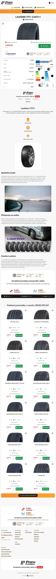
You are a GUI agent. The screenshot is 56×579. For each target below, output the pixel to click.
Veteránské (36, 538)
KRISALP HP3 (14, 352)
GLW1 (41, 475)
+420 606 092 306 (7, 532)
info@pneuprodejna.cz (8, 535)
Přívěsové (36, 541)
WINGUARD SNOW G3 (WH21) (15, 414)
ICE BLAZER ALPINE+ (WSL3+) (41, 383)
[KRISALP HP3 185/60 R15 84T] (14, 345)
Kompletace (17, 544)
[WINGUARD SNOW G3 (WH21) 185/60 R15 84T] (14, 407)
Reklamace (17, 536)
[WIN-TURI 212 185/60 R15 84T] (14, 315)
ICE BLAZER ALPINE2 (14, 475)
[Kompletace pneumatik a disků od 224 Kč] (28, 97)
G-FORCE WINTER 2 (41, 321)
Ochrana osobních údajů (6, 551)
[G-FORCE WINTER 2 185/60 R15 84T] (41, 315)
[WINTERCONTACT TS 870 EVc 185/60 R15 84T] (14, 376)
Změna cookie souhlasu (6, 556)
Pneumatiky (17, 7)
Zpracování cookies (5, 553)
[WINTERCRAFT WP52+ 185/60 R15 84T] (14, 438)
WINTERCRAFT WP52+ (14, 444)
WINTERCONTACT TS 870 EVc (14, 383)
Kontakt (2, 537)
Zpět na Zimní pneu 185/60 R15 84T (28, 495)
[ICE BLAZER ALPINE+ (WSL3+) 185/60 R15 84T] (41, 376)
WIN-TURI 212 (14, 321)
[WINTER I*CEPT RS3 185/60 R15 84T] (41, 407)
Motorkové (36, 534)
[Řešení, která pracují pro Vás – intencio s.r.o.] (30, 576)
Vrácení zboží (18, 534)
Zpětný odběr (18, 532)
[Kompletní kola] (28, 567)
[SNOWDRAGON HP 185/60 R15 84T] (41, 345)
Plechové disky (28, 7)
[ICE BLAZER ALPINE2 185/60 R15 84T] (14, 468)
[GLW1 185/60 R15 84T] (41, 468)
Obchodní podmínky (5, 549)
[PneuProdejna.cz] (7, 3)
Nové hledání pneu (29, 11)
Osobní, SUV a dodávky (39, 532)
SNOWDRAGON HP (41, 352)
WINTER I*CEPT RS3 (41, 414)
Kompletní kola (41, 7)
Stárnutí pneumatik (19, 538)
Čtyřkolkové (36, 536)
